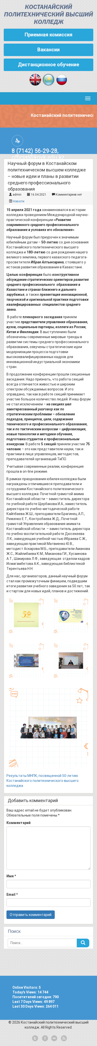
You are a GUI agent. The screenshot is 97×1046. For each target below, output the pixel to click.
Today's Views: (25, 992)
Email (12, 895)
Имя (11, 876)
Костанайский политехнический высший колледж (48, 15)
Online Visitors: (25, 987)
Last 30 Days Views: (29, 1006)
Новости (18, 201)
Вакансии (48, 50)
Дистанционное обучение (48, 65)
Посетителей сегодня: (32, 997)
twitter (35, 1038)
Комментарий (18, 823)
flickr (54, 1038)
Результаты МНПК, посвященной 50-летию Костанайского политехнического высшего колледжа (42, 781)
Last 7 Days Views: (28, 1001)
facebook (44, 1038)
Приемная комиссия (48, 35)
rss (63, 1038)
